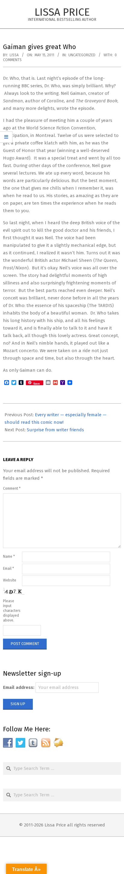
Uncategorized (81, 55)
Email (8, 568)
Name (9, 556)
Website (9, 580)
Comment (11, 488)
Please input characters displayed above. (11, 610)
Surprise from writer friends (55, 429)
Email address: (18, 687)
